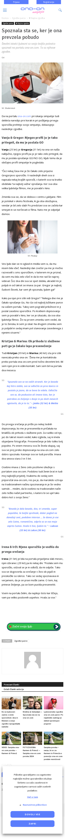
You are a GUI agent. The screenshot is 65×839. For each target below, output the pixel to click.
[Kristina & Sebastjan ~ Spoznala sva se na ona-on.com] (32, 702)
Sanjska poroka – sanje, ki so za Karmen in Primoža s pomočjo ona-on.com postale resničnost (53, 753)
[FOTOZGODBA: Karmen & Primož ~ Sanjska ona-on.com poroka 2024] (32, 738)
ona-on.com (24, 116)
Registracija (48, 2)
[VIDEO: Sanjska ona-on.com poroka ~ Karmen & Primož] (11, 738)
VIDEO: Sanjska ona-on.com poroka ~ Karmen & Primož (10, 750)
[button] (60, 10)
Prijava (16, 2)
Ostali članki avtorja (14, 689)
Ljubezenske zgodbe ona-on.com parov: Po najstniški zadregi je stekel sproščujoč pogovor (53, 718)
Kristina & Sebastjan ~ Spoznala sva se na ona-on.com (32, 715)
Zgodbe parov (8, 23)
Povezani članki (11, 684)
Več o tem (32, 797)
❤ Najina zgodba (22, 23)
